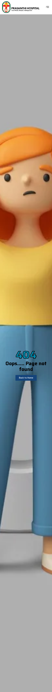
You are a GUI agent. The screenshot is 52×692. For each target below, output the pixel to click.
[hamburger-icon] (47, 7)
